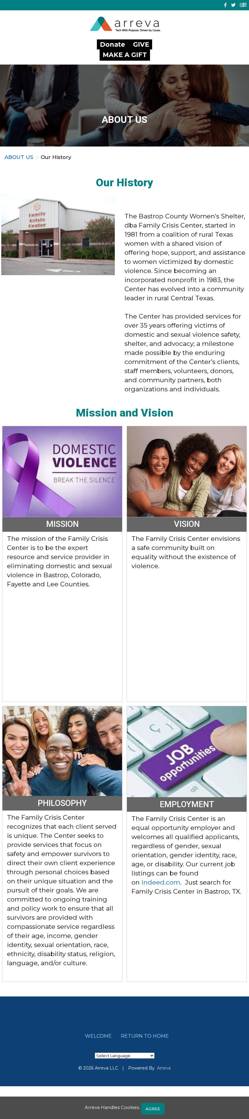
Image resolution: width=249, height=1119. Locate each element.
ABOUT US (19, 157)
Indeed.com (161, 882)
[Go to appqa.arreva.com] (127, 25)
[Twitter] (233, 5)
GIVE (141, 44)
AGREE (152, 1108)
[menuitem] (98, 1036)
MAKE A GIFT (125, 55)
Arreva (164, 1068)
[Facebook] (225, 5)
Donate (113, 44)
